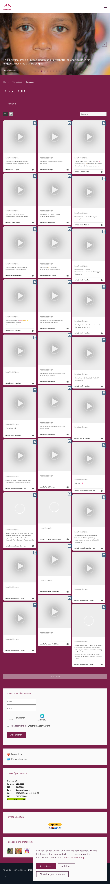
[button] (105, 6)
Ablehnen (66, 866)
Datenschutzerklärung (39, 725)
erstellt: (12, 170)
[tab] (35, 71)
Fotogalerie (17, 754)
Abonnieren (16, 734)
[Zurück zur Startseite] (7, 6)
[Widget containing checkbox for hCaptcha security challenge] (27, 718)
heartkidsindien (12, 157)
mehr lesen (83, 659)
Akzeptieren (46, 866)
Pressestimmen (19, 759)
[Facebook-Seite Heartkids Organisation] (18, 850)
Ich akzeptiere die (29, 725)
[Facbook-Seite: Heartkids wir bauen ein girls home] (10, 850)
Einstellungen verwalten (52, 874)
